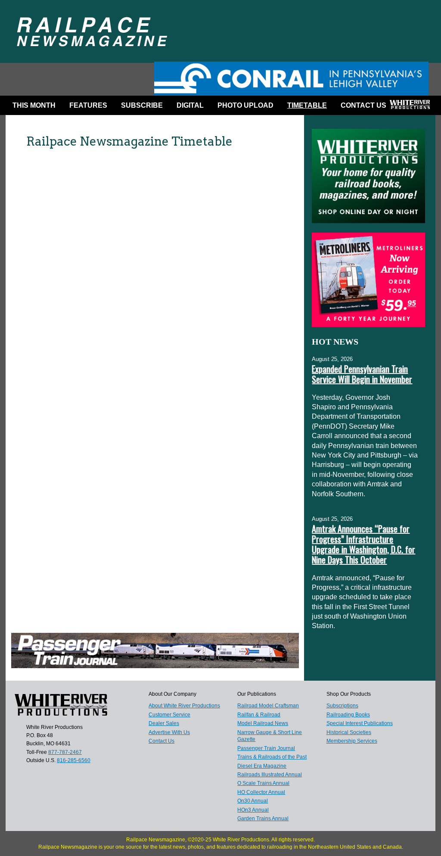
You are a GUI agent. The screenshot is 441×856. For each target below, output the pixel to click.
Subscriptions (342, 706)
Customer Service (169, 715)
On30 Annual (252, 801)
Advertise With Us (169, 732)
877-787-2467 (65, 752)
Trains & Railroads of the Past (272, 757)
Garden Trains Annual (263, 819)
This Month (34, 105)
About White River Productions (184, 706)
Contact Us (363, 105)
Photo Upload (245, 105)
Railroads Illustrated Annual (269, 775)
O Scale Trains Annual (263, 783)
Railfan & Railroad (258, 715)
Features (88, 105)
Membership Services (351, 741)
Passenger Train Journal (266, 748)
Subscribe (142, 105)
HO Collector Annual (261, 792)
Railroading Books (348, 715)
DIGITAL (190, 105)
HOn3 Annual (253, 810)
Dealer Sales (164, 723)
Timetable (307, 105)
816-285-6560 (73, 760)
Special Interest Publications (359, 723)
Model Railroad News (262, 723)
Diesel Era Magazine (261, 766)
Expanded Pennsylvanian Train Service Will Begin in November (362, 374)
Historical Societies (348, 732)
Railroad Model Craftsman (268, 706)
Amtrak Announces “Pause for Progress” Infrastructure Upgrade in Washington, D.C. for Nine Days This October (363, 544)
